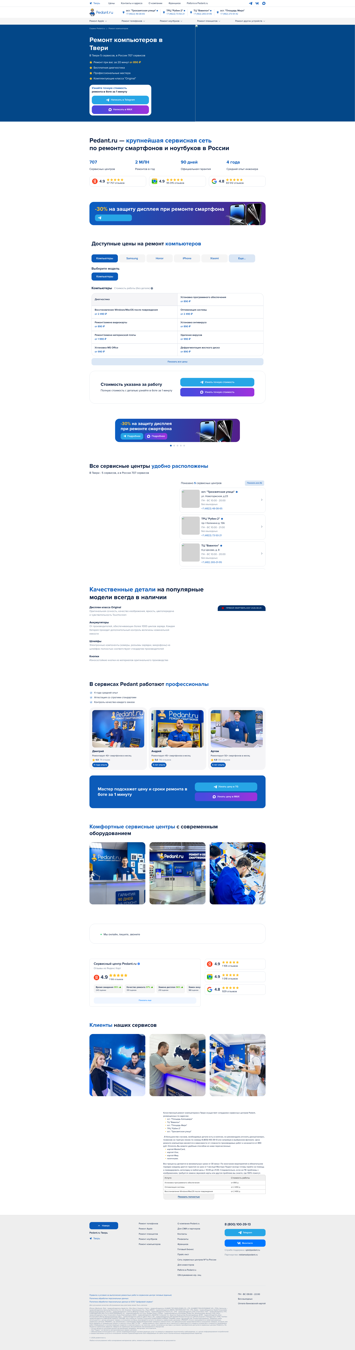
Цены (111, 3)
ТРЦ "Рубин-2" (174, 10)
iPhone (187, 258)
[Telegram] (250, 3)
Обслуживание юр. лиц (189, 1275)
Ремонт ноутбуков (169, 21)
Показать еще (145, 1000)
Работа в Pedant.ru (197, 3)
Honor (159, 258)
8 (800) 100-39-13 (238, 1224)
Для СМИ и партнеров (189, 1228)
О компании (155, 3)
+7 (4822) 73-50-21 (175, 13)
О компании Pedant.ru (189, 1223)
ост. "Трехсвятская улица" (141, 10)
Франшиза (174, 3)
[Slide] (171, 445)
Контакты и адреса (131, 3)
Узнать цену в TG (228, 786)
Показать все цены (177, 361)
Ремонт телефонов (132, 21)
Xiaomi (214, 258)
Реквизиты (183, 1239)
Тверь (96, 3)
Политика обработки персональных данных (108, 1299)
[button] (133, 288)
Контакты (182, 1234)
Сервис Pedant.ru (97, 28)
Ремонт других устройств (248, 21)
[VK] (257, 3)
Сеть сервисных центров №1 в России (197, 1259)
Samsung (132, 258)
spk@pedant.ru (252, 1250)
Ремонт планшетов (207, 21)
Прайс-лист (183, 1254)
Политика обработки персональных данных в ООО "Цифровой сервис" (121, 1302)
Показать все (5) (254, 483)
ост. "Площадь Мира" (232, 10)
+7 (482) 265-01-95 (203, 13)
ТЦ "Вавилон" (201, 10)
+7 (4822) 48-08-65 (135, 13)
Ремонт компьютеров (150, 1244)
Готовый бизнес (186, 1249)
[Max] (264, 3)
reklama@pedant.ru (248, 1254)
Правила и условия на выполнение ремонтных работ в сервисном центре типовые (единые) (130, 1295)
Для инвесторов (186, 1264)
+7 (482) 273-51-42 (229, 13)
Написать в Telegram (123, 99)
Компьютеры (104, 258)
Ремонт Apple (96, 21)
